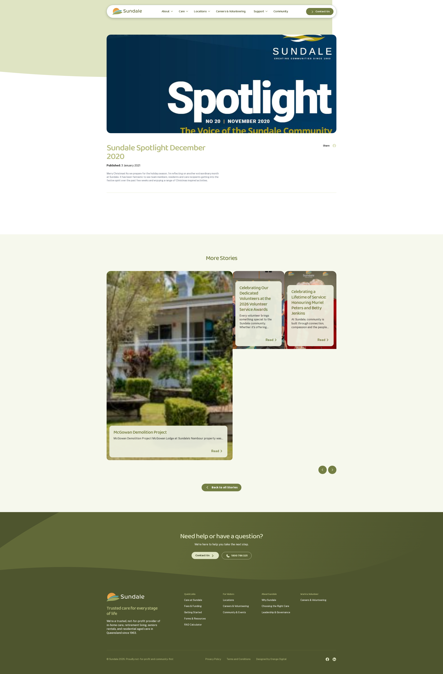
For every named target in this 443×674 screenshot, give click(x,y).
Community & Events (234, 612)
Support (259, 11)
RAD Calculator (193, 624)
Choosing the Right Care (275, 606)
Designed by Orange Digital (271, 659)
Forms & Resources (195, 618)
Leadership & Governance (276, 612)
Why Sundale (269, 600)
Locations (200, 11)
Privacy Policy (213, 659)
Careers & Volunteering (230, 11)
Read (215, 451)
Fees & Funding (193, 606)
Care (182, 11)
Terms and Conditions (239, 659)
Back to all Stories (225, 487)
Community (280, 11)
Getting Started (193, 612)
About (165, 11)
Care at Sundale (193, 600)
